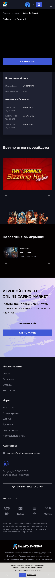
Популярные (11, 413)
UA (15, 498)
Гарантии (9, 379)
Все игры (8, 407)
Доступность (45, 553)
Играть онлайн (28, 323)
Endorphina (28, 85)
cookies (28, 565)
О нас (6, 373)
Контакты (9, 390)
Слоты (7, 418)
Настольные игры (14, 435)
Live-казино (10, 430)
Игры (16, 13)
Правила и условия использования (34, 556)
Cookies (35, 553)
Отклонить (31, 575)
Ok (22, 574)
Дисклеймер (12, 556)
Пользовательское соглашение (17, 553)
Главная (6, 13)
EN (9, 498)
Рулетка (8, 424)
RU (4, 498)
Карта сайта (47, 559)
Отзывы (8, 384)
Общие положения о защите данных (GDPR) (21, 559)
